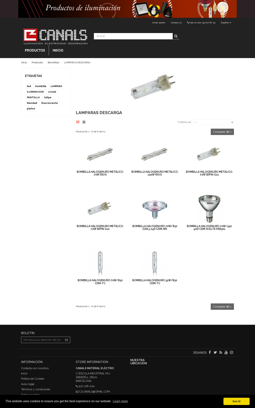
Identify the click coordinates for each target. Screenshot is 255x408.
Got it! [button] (237, 401)
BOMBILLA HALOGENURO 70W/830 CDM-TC (100, 282)
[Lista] (85, 122)
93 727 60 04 (208, 22)
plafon (31, 108)
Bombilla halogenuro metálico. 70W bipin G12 (209, 173)
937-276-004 (86, 386)
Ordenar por (184, 122)
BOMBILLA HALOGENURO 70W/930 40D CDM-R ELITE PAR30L (209, 227)
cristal (52, 91)
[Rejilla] (79, 122)
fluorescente (49, 103)
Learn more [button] (120, 401)
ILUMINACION (35, 91)
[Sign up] (66, 340)
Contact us (176, 22)
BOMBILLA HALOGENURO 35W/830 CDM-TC (154, 282)
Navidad (32, 103)
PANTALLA (33, 97)
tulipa (47, 97)
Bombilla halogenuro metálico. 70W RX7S (100, 173)
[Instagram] (231, 352)
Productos (35, 50)
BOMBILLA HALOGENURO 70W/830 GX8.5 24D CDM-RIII (154, 227)
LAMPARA (56, 86)
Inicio (58, 50)
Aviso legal (27, 384)
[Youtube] (226, 352)
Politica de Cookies (32, 378)
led (29, 86)
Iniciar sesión (158, 22)
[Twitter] (215, 352)
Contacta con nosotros (35, 368)
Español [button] (225, 22)
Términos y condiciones (35, 389)
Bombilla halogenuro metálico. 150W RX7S (154, 173)
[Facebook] (210, 352)
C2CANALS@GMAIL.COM (94, 391)
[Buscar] (175, 36)
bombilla (40, 86)
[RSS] (221, 352)
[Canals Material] (54, 36)
